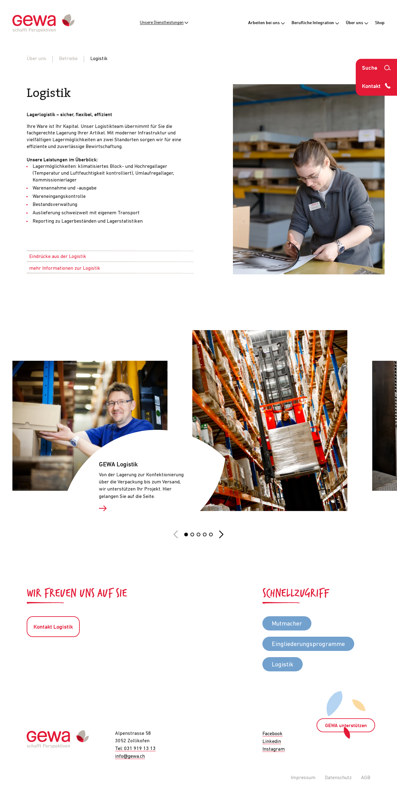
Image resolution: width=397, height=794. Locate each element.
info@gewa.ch (130, 756)
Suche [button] (369, 68)
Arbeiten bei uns (264, 23)
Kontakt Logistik (53, 627)
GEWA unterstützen (346, 726)
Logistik (282, 665)
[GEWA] (43, 23)
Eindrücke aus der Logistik (57, 256)
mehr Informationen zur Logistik (64, 268)
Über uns (355, 23)
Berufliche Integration (313, 23)
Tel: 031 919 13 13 (135, 748)
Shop (380, 23)
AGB (365, 777)
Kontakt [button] (371, 86)
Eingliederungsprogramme (308, 644)
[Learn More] (143, 508)
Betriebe (68, 58)
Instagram (273, 749)
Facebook (272, 733)
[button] (186, 534)
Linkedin (271, 741)
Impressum (303, 777)
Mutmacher (287, 624)
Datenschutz (338, 777)
